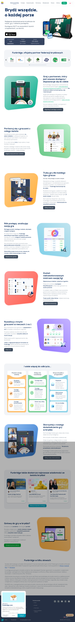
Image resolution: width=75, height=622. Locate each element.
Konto (35, 602)
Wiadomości (46, 3)
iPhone (62, 565)
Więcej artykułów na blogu (37, 505)
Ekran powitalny (14, 3)
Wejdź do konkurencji (50, 303)
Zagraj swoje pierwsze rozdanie (14, 153)
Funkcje (23, 3)
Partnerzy (38, 3)
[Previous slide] (6, 60)
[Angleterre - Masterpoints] (29, 59)
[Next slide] (69, 60)
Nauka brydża (30, 3)
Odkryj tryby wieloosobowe (52, 457)
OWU (6, 619)
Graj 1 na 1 (8, 349)
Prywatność (13, 619)
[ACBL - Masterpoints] (46, 59)
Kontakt (35, 605)
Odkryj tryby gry (49, 207)
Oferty (58, 3)
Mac (6, 567)
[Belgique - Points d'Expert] (37, 59)
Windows (12, 567)
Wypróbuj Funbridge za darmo (53, 109)
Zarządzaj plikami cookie (25, 619)
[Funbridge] (2, 3)
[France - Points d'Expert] (11, 59)
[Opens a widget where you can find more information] (70, 615)
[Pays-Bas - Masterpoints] (20, 59)
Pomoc (52, 3)
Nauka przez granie (11, 256)
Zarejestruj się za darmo (12, 545)
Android (66, 565)
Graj (64, 3)
